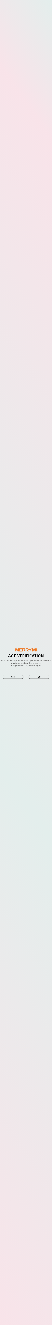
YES (13, 676)
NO (39, 676)
